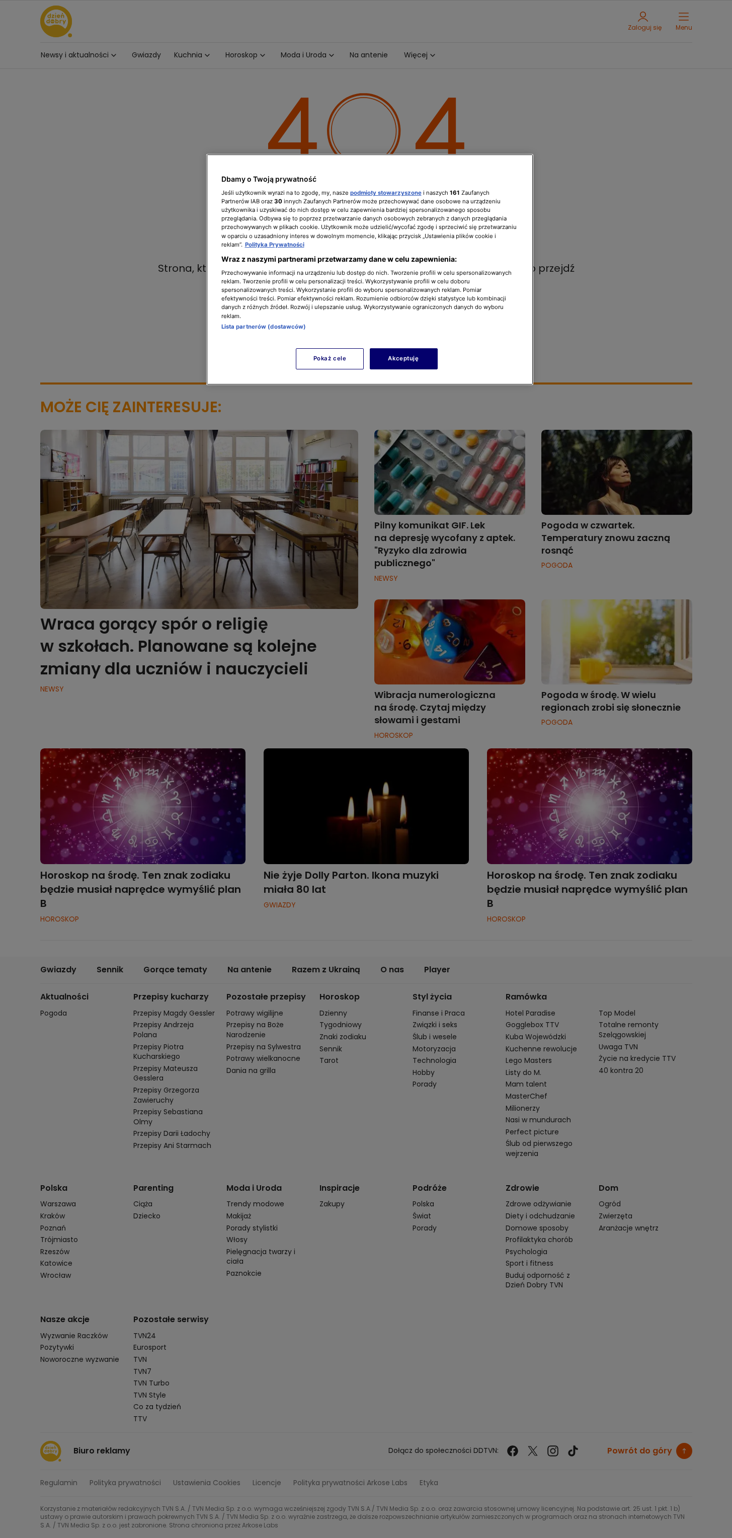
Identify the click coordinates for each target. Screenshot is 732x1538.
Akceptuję (403, 358)
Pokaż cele (330, 358)
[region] (369, 269)
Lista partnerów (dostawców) (263, 326)
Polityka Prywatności (274, 244)
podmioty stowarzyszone (386, 192)
